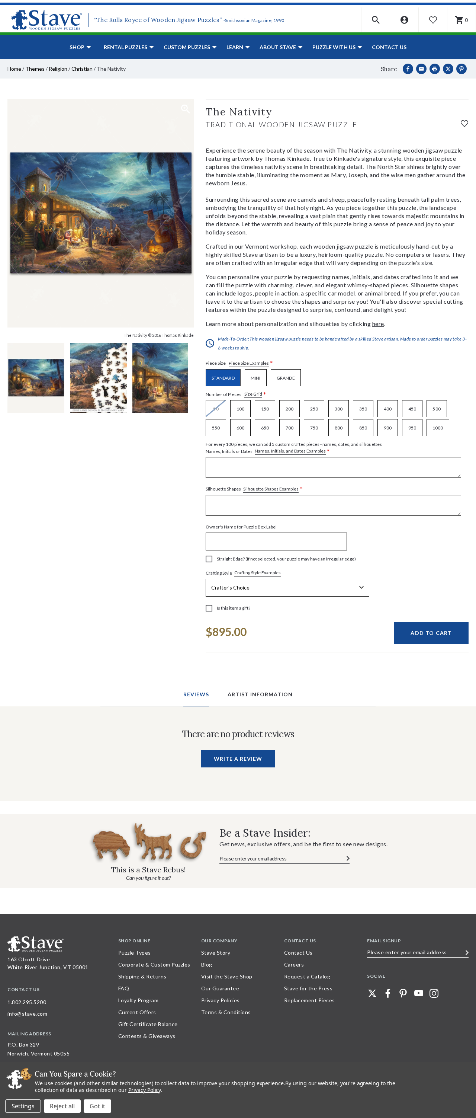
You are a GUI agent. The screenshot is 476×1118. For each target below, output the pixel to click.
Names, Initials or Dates (294, 448)
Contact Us (389, 47)
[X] (448, 69)
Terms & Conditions (226, 1012)
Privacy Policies (220, 1000)
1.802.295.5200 (26, 1002)
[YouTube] (419, 993)
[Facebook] (408, 69)
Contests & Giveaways (147, 1036)
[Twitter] (372, 993)
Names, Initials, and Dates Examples (290, 451)
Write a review (238, 759)
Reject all (62, 1106)
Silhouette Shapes (254, 489)
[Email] (421, 69)
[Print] (435, 69)
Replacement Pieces (309, 1000)
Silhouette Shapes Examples (271, 489)
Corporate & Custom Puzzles (154, 964)
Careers (294, 964)
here (378, 323)
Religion (58, 69)
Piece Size (239, 363)
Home (14, 69)
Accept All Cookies (97, 1106)
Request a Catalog (307, 976)
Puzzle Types (134, 952)
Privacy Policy (144, 1089)
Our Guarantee (220, 988)
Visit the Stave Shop (227, 976)
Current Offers (137, 1012)
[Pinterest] (461, 69)
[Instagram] (434, 993)
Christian (82, 69)
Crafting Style (243, 573)
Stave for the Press (308, 988)
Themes (35, 69)
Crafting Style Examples (257, 572)
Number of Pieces (236, 394)
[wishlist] (464, 122)
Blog (206, 964)
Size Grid (253, 394)
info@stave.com (27, 1013)
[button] (375, 19)
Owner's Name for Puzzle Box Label (241, 527)
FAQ (123, 988)
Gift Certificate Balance (148, 1024)
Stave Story (216, 952)
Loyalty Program (138, 1000)
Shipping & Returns (142, 976)
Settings (23, 1106)
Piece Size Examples (249, 363)
